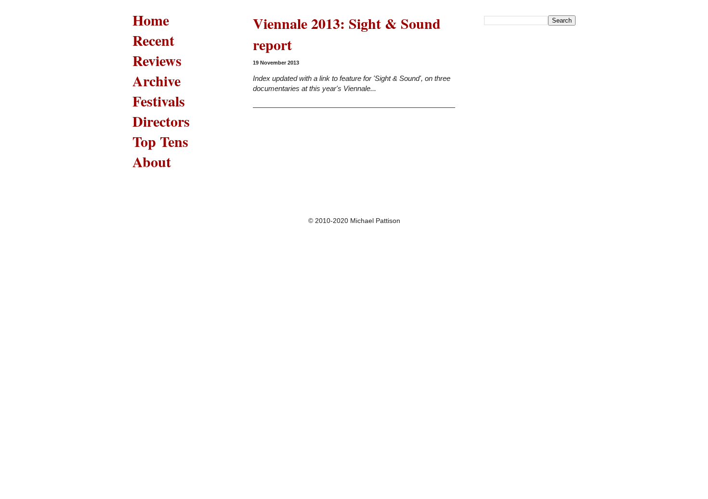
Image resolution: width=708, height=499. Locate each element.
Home (150, 19)
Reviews (157, 60)
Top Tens (160, 141)
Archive (156, 80)
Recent (153, 40)
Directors (161, 120)
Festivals (158, 100)
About (151, 161)
